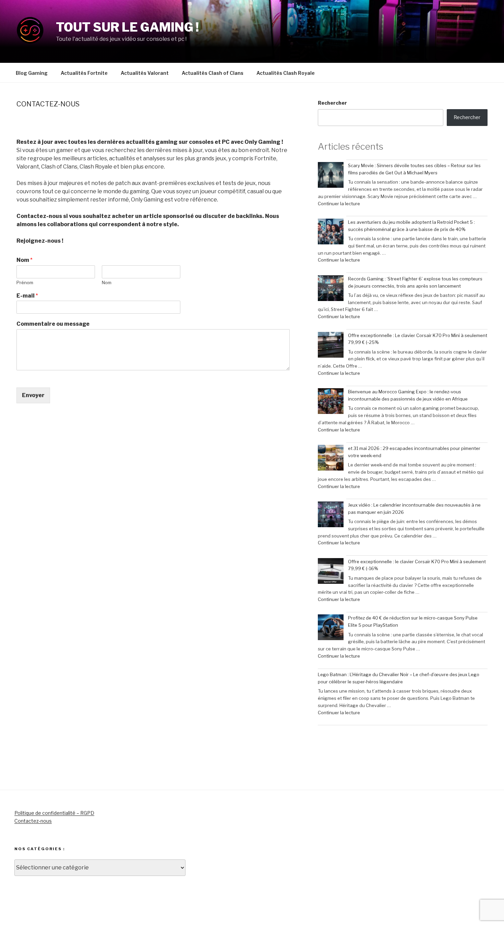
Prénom (24, 282)
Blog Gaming (32, 73)
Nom (24, 260)
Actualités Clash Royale (285, 73)
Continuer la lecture (339, 203)
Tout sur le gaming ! (127, 27)
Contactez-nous (33, 821)
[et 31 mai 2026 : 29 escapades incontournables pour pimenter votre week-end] (331, 459)
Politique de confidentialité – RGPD (54, 813)
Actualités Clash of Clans (212, 73)
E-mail (27, 295)
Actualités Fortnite (84, 73)
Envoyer (33, 395)
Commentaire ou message (52, 324)
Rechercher (332, 103)
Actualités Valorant (145, 73)
